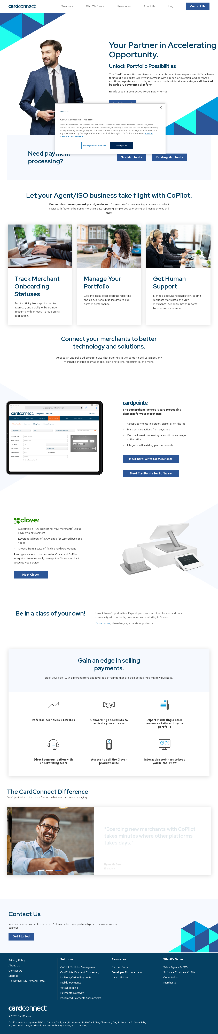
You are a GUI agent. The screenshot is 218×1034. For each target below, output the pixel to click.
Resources (124, 6)
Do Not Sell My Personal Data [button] (27, 981)
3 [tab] (58, 870)
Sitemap (13, 976)
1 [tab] (41, 870)
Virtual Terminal (69, 987)
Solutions (67, 6)
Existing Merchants (169, 157)
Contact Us (197, 6)
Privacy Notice (75, 136)
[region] (110, 128)
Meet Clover (30, 574)
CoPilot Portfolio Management (78, 967)
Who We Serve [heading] (173, 959)
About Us (149, 6)
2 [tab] (49, 870)
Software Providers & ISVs (179, 972)
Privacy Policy (17, 960)
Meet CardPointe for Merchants (151, 459)
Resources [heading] (119, 959)
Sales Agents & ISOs (176, 967)
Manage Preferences (94, 145)
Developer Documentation (127, 972)
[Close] (161, 107)
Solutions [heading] (67, 959)
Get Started (21, 936)
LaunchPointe (120, 977)
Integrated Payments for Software (81, 998)
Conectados (103, 623)
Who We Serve (95, 6)
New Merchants (131, 157)
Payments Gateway (72, 993)
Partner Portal (120, 967)
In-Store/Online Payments (76, 977)
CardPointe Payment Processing (79, 972)
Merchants (169, 982)
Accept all (121, 145)
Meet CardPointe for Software (151, 473)
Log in (172, 6)
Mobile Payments (70, 982)
